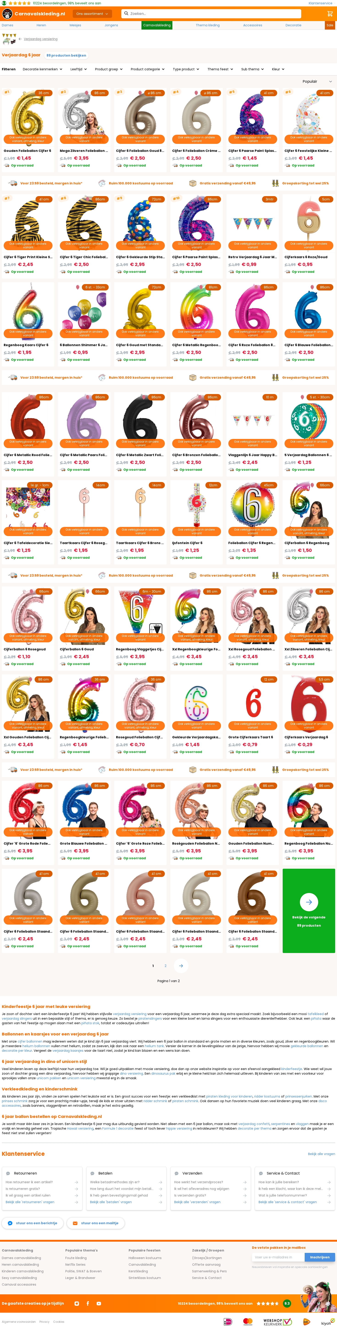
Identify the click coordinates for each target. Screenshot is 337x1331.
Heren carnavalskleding (20, 1264)
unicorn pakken (49, 1078)
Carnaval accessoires (19, 1284)
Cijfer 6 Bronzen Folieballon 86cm (201, 455)
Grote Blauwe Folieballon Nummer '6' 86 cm (98, 843)
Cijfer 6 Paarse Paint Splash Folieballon (206, 257)
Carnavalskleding (157, 25)
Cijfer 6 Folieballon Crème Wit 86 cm (203, 150)
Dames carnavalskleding (21, 1258)
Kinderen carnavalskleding (23, 1271)
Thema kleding (208, 25)
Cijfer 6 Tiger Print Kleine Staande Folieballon (43, 257)
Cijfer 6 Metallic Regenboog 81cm (201, 345)
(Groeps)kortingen (207, 1258)
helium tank (154, 1046)
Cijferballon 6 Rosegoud (25, 649)
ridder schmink (155, 1101)
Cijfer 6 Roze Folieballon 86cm (254, 345)
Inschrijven (320, 1257)
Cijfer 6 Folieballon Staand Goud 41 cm (93, 931)
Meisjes (75, 25)
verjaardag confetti (254, 1124)
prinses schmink (15, 1101)
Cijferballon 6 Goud (77, 649)
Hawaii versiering (80, 1128)
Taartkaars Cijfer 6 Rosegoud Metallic (93, 543)
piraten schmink (185, 1101)
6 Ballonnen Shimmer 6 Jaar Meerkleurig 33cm (100, 345)
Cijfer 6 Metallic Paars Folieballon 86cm (94, 455)
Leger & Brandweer (80, 1278)
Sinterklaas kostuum (145, 1278)
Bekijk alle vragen (321, 1154)
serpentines (280, 1124)
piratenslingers (150, 1018)
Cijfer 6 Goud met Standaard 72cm (146, 345)
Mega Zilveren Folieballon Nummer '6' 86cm (98, 150)
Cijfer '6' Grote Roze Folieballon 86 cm (149, 843)
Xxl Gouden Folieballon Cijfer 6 (30, 737)
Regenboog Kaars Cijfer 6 (26, 345)
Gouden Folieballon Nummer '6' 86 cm (261, 843)
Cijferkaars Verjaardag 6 (306, 737)
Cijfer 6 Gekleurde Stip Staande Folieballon (153, 257)
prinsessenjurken (298, 1096)
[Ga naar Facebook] (88, 1303)
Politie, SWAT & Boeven (83, 1271)
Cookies (58, 1322)
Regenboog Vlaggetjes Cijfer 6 (142, 649)
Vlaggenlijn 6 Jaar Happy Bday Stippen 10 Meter (269, 455)
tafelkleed (316, 1014)
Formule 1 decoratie (118, 1128)
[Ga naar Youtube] (99, 1303)
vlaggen (302, 1124)
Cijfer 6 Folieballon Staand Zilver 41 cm (37, 931)
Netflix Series (75, 1264)
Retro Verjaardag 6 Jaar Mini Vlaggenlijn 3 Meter (270, 257)
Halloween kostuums (145, 1258)
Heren (41, 25)
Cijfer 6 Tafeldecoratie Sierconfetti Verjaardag (45, 543)
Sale (330, 25)
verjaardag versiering (129, 1014)
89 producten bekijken (66, 55)
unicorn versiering (81, 1078)
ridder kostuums (267, 1096)
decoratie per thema (254, 1128)
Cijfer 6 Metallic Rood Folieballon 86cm (37, 455)
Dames (7, 25)
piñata (316, 1018)
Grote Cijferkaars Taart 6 (250, 737)
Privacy (44, 1322)
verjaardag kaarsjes (67, 1050)
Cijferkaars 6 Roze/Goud (306, 257)
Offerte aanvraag (206, 1264)
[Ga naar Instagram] (77, 1303)
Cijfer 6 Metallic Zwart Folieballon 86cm (150, 455)
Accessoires (252, 25)
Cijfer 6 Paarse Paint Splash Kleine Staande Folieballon (276, 150)
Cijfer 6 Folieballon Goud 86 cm (143, 150)
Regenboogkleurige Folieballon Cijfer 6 (94, 737)
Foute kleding (76, 1258)
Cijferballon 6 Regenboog (307, 543)
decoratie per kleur (17, 1050)
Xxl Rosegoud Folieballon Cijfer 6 (256, 649)
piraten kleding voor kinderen (229, 1096)
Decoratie (293, 25)
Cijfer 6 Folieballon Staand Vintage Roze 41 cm (156, 931)
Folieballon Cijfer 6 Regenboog (255, 543)
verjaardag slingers (17, 1018)
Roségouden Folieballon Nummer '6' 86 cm (209, 843)
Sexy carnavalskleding (19, 1278)
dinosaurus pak (163, 1073)
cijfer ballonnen (30, 1041)
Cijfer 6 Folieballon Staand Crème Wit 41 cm (210, 931)
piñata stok (90, 1023)
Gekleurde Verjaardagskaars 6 (199, 737)
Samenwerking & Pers (209, 1271)
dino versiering (131, 1073)
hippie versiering (179, 1128)
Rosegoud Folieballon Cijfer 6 (141, 737)
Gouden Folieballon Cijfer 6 (27, 150)
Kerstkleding (138, 1271)
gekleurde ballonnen (307, 1046)
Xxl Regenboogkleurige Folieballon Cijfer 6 (209, 649)
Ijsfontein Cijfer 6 (187, 543)
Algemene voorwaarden (19, 1322)
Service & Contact (207, 1278)
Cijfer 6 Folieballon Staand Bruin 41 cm (261, 931)
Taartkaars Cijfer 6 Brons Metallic (145, 543)
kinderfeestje (291, 1069)
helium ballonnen (36, 1046)
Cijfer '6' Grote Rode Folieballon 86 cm (37, 843)
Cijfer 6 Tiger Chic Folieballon (85, 257)
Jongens (111, 25)
